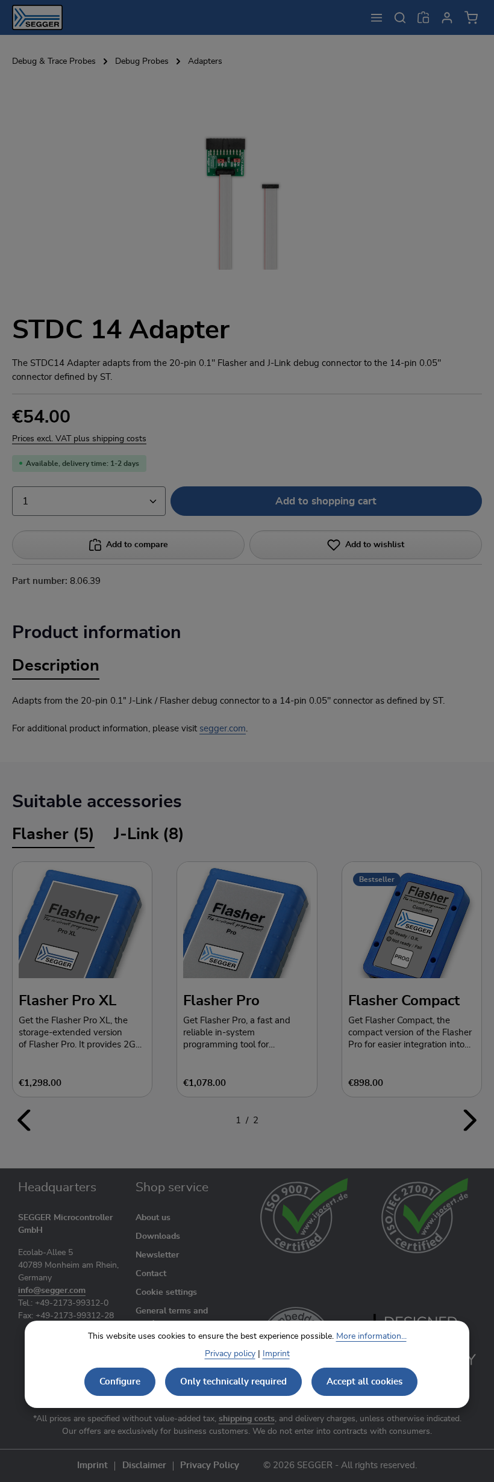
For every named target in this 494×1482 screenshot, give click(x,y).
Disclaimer (144, 1466)
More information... (371, 1336)
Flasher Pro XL (67, 1001)
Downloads (158, 1236)
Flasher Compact (404, 1001)
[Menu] (376, 17)
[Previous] (24, 1120)
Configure (119, 1381)
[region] (247, 190)
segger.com (222, 728)
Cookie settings (166, 1292)
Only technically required (233, 1381)
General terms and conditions (172, 1317)
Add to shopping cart (326, 501)
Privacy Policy (209, 1466)
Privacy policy (230, 1354)
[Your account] (446, 17)
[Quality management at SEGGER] (304, 1215)
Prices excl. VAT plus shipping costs (79, 439)
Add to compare (137, 545)
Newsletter (157, 1255)
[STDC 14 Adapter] (246, 179)
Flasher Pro (221, 1001)
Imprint (92, 1466)
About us (153, 1218)
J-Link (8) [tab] (149, 834)
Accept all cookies (364, 1381)
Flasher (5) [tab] (53, 834)
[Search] (399, 17)
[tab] (55, 667)
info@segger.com (52, 1290)
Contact (151, 1274)
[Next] (469, 1120)
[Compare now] (423, 17)
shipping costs (247, 1419)
